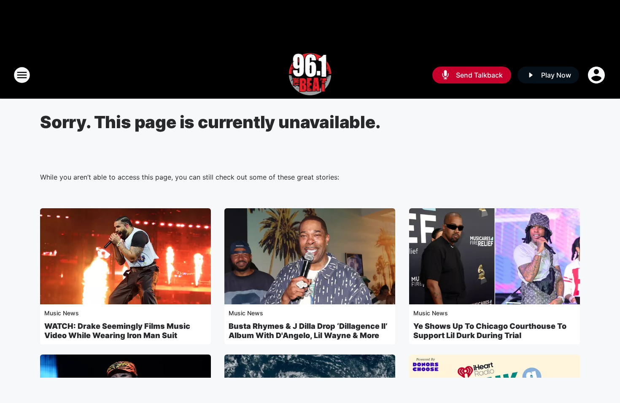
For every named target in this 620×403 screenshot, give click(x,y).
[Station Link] (310, 75)
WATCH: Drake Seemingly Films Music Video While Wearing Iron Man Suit (117, 331)
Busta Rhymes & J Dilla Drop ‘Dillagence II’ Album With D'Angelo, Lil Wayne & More (308, 331)
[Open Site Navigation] (21, 75)
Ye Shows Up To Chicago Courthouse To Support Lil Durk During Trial (489, 331)
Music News (61, 313)
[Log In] (597, 75)
